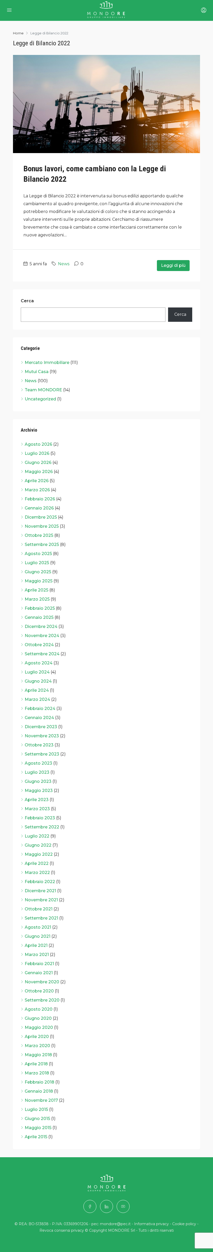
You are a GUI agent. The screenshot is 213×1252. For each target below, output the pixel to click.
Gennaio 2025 (39, 617)
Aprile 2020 (37, 1036)
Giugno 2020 (38, 1018)
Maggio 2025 (38, 580)
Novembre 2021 (41, 899)
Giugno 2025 (38, 571)
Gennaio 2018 (39, 1091)
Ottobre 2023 (39, 745)
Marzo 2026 (37, 489)
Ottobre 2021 (38, 909)
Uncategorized (40, 399)
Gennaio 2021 (39, 972)
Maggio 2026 (39, 471)
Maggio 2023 (39, 790)
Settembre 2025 (42, 544)
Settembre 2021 (41, 918)
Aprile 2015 (36, 1136)
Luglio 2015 (36, 1109)
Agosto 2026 (38, 444)
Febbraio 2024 (40, 708)
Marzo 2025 (37, 599)
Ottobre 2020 (39, 991)
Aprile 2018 (36, 1063)
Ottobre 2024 (39, 644)
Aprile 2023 (37, 799)
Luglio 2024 (37, 672)
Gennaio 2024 (39, 717)
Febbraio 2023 (40, 817)
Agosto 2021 (38, 927)
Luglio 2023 (37, 772)
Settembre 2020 (42, 1000)
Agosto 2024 (38, 662)
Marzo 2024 (37, 699)
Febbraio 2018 (39, 1082)
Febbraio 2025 (40, 608)
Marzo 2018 (37, 1073)
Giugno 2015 (37, 1118)
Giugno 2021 (37, 936)
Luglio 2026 (37, 453)
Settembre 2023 (42, 754)
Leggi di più (173, 265)
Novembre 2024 (42, 635)
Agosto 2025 (38, 553)
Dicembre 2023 (41, 726)
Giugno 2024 (38, 681)
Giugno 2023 (38, 781)
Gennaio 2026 (39, 508)
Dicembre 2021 (40, 890)
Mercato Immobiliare (47, 362)
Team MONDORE (43, 389)
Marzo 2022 (37, 872)
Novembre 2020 (42, 981)
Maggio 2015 (38, 1127)
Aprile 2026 (37, 480)
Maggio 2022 (39, 854)
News (63, 263)
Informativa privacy (151, 1224)
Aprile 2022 (37, 863)
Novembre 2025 (42, 526)
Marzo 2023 (37, 808)
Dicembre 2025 (41, 517)
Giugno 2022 (38, 845)
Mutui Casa (37, 371)
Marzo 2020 (37, 1045)
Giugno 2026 (38, 462)
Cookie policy (184, 1224)
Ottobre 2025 (39, 535)
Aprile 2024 (37, 690)
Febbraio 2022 (40, 881)
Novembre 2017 (41, 1100)
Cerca (27, 300)
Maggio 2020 (39, 1027)
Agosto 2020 (38, 1009)
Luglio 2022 (37, 836)
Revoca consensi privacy (61, 1230)
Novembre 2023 (42, 735)
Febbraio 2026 (40, 498)
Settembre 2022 (42, 827)
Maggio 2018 (38, 1054)
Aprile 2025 (36, 590)
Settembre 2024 (42, 653)
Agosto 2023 (38, 763)
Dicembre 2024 (41, 626)
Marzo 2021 (37, 954)
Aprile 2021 (36, 945)
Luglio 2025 (37, 562)
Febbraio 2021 (39, 963)
